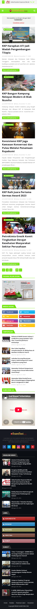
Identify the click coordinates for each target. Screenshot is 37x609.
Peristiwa (8, 535)
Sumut (7, 541)
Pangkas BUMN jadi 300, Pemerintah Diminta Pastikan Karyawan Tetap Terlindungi (22, 472)
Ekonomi (8, 524)
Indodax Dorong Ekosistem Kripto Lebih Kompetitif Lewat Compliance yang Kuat (22, 360)
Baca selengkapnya (9, 70)
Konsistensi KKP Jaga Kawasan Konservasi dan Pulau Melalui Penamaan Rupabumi (17, 146)
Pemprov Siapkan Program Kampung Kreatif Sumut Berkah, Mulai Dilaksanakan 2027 (23, 582)
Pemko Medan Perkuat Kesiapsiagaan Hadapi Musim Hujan (22, 572)
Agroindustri (10, 519)
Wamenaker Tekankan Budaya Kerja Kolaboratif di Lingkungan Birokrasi (23, 504)
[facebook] (10, 312)
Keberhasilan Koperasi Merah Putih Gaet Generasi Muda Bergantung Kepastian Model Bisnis (22, 483)
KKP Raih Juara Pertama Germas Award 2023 (16, 193)
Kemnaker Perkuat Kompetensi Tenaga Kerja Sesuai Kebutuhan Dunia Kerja (23, 370)
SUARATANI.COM (24, 606)
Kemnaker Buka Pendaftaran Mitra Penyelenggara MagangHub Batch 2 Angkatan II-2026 (23, 380)
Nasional (8, 530)
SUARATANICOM (8, 56)
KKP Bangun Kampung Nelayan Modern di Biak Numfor (17, 97)
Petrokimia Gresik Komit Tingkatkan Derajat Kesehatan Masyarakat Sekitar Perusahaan (17, 241)
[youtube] (10, 325)
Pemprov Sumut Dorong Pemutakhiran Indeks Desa (21, 563)
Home (5, 603)
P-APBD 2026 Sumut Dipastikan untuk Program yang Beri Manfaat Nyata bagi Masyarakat (23, 592)
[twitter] (27, 312)
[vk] (27, 321)
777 (17, 270)
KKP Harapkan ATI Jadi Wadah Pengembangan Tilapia (16, 49)
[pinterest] (27, 316)
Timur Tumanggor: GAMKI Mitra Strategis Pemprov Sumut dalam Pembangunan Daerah (23, 554)
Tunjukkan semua (18, 23)
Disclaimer (31, 603)
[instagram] (10, 321)
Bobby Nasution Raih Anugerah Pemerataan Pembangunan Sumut (22, 494)
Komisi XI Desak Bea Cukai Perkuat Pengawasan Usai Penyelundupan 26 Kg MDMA (21, 462)
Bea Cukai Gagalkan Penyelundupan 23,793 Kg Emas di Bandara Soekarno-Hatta (23, 350)
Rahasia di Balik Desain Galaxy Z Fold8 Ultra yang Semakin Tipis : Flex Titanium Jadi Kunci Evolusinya (22, 339)
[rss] (10, 316)
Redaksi (11, 603)
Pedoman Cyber (20, 603)
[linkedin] (28, 446)
